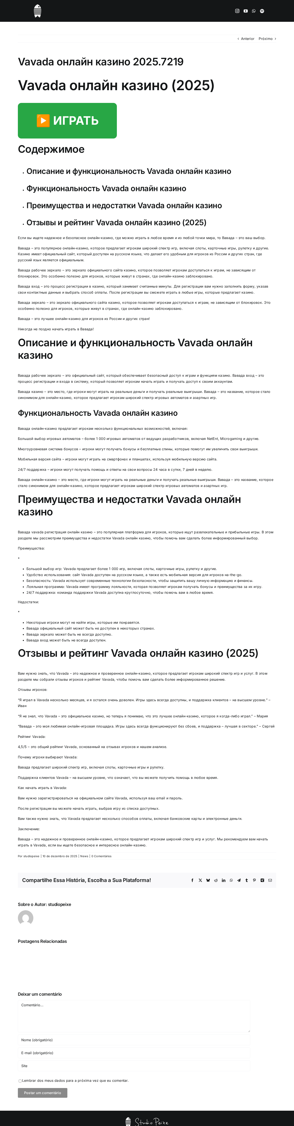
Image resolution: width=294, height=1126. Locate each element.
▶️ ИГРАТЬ (67, 120)
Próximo (266, 38)
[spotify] (262, 11)
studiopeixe (31, 856)
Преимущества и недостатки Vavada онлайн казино (124, 205)
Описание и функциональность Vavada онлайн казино (128, 171)
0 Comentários (101, 856)
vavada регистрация (48, 532)
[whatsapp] (253, 11)
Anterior (247, 38)
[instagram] (237, 11)
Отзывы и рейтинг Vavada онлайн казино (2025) (116, 222)
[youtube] (246, 11)
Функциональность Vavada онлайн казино (106, 188)
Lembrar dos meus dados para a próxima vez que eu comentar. (75, 1080)
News (84, 856)
